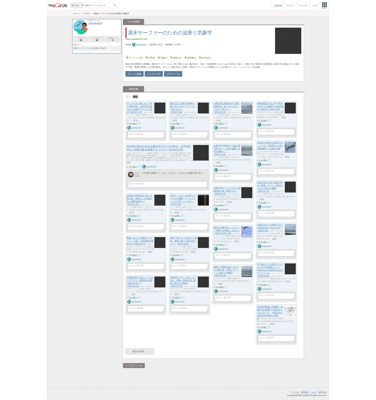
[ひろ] (131, 174)
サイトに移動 (134, 74)
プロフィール (173, 74)
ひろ (137, 173)
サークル (295, 392)
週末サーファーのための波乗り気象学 (170, 32)
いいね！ (133, 123)
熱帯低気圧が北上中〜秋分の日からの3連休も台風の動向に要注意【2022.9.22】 (270, 106)
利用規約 (305, 392)
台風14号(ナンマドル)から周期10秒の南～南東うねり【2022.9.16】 (227, 191)
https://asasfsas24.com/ (136, 39)
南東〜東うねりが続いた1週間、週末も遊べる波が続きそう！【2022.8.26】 (183, 241)
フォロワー (96, 39)
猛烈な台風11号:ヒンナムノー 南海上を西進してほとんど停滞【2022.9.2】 (227, 230)
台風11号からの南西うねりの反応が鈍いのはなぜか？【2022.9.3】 (270, 228)
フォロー (81, 39)
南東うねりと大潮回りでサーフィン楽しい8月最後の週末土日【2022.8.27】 (140, 241)
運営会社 (323, 392)
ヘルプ (314, 392)
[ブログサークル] (57, 5)
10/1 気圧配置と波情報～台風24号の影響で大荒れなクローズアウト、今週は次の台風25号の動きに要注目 (270, 313)
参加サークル (112, 39)
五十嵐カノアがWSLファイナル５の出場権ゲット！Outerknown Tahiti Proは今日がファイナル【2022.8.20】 (270, 270)
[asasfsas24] (129, 128)
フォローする (154, 74)
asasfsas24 (141, 44)
